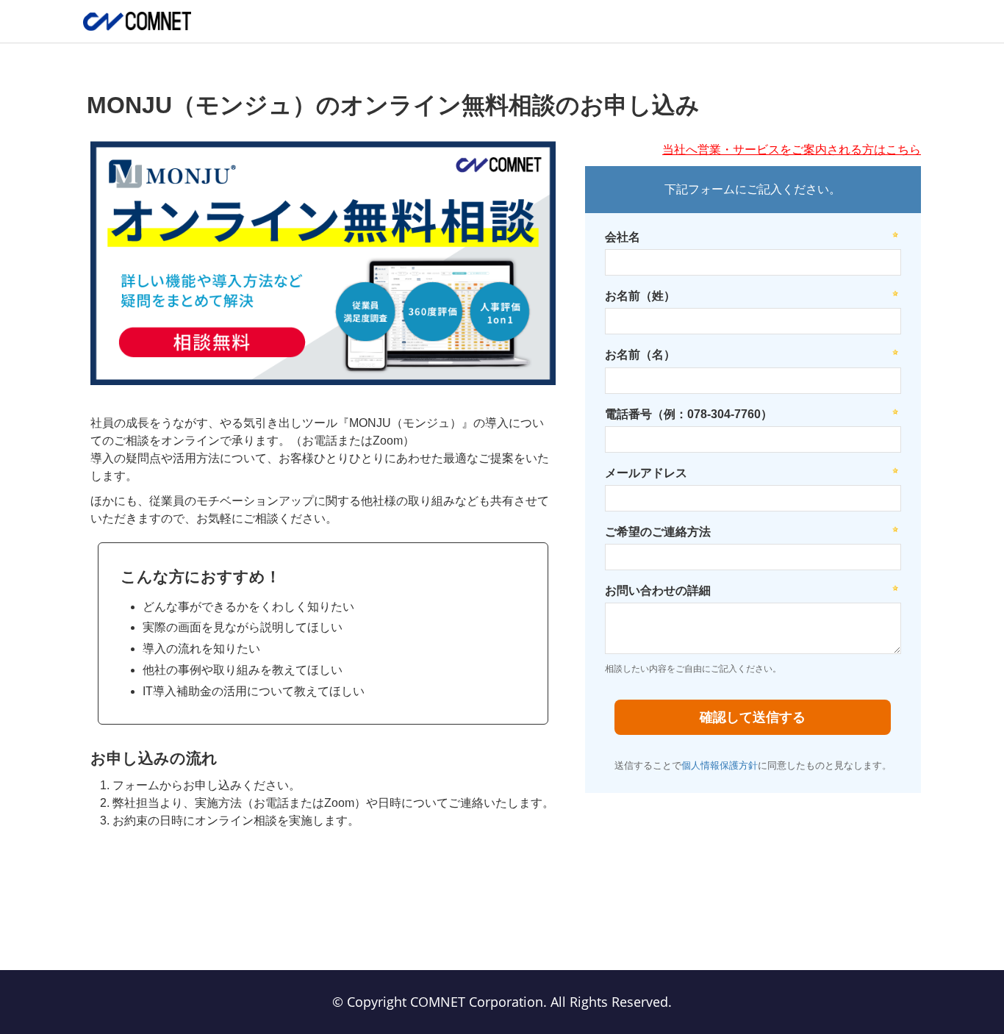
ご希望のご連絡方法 (658, 531)
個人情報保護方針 (719, 765)
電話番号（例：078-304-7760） (688, 414)
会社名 (622, 237)
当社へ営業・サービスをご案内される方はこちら (791, 149)
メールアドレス (646, 473)
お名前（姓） (640, 296)
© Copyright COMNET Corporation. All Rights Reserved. (502, 1001)
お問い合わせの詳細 (658, 590)
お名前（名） (640, 354)
